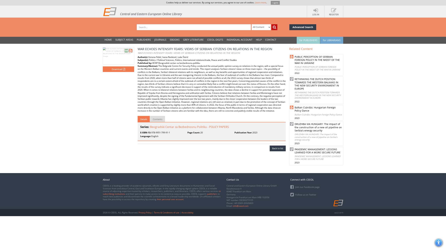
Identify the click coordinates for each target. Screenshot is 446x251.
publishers (212, 193)
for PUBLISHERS (308, 40)
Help (259, 39)
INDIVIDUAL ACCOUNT (239, 39)
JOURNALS (160, 39)
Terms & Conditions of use (166, 212)
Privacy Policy (145, 212)
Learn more (260, 2)
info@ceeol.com (240, 205)
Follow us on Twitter (305, 194)
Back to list (277, 148)
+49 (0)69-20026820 (243, 203)
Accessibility (187, 212)
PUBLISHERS (144, 39)
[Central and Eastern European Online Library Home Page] (143, 11)
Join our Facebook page (307, 187)
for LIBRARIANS (332, 40)
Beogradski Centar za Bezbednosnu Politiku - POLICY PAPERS (189, 127)
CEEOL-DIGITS (215, 39)
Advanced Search (303, 27)
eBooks (175, 39)
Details (143, 119)
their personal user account (170, 199)
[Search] (274, 27)
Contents (157, 119)
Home (108, 39)
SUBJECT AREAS (124, 39)
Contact (270, 39)
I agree (275, 2)
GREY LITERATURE (193, 39)
